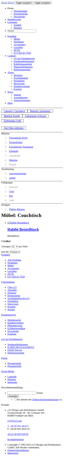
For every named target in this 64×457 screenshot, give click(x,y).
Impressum (12, 453)
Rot (11, 196)
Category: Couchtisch (14, 111)
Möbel (17, 39)
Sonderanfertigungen (24, 61)
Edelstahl (13, 151)
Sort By (5, 252)
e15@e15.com (14, 421)
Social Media (7, 371)
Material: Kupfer (12, 116)
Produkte (11, 36)
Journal (17, 94)
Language (12, 22)
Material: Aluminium (40, 111)
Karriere (18, 89)
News (10, 92)
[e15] (4, 2)
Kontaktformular (15, 439)
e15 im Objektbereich (24, 58)
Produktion (19, 80)
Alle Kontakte (17, 434)
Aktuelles (12, 290)
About (10, 72)
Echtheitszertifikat (16, 328)
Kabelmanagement (23, 64)
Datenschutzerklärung (18, 450)
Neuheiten (19, 42)
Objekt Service (14, 350)
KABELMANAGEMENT (20, 347)
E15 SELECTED (22, 53)
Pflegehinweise (14, 325)
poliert (12, 178)
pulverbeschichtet (17, 173)
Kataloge (11, 334)
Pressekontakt (20, 11)
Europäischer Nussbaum (21, 147)
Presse (4, 358)
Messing (13, 160)
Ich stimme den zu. (39, 399)
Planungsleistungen (23, 67)
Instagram (12, 382)
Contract (11, 55)
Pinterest (11, 379)
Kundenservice (8, 314)
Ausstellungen (21, 97)
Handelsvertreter (22, 86)
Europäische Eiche (18, 138)
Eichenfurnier (16, 142)
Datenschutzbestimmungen (45, 399)
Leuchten (18, 47)
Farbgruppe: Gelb (12, 120)
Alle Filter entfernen (13, 128)
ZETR (17, 50)
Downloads (19, 16)
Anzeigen (6, 246)
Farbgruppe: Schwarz (35, 116)
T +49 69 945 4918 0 (17, 426)
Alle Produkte (14, 260)
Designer (18, 75)
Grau (11, 191)
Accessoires (19, 44)
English (17, 25)
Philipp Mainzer (17, 209)
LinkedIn (11, 376)
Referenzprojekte (22, 69)
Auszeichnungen (22, 100)
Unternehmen (8, 282)
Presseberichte (21, 14)
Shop (10, 103)
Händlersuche (14, 19)
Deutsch (18, 27)
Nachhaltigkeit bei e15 (18, 298)
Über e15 (12, 287)
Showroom (19, 83)
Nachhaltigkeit (21, 78)
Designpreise (13, 295)
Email (40, 393)
